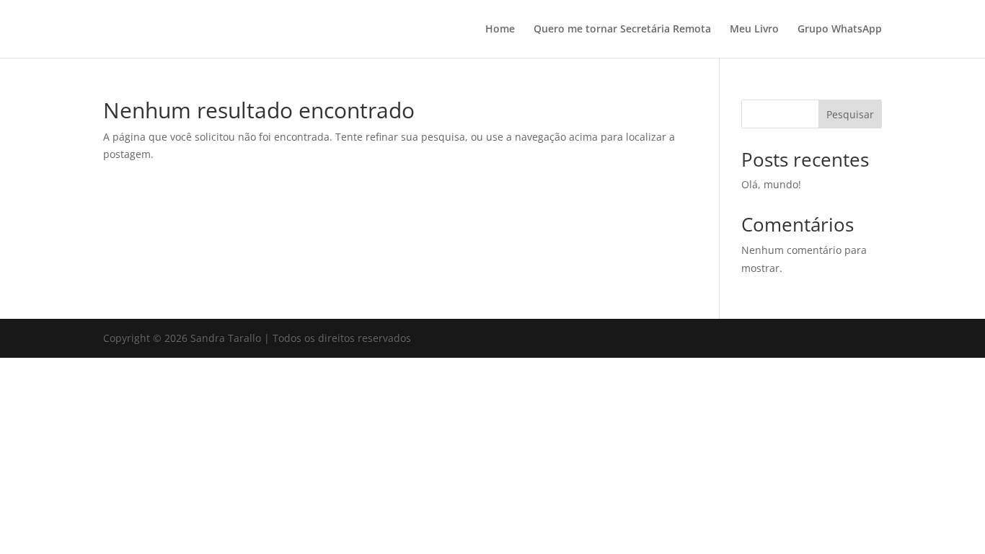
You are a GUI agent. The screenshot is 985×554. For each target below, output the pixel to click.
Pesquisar (850, 114)
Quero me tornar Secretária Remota (622, 29)
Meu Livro (754, 29)
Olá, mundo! (771, 184)
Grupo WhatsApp (840, 29)
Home (500, 29)
